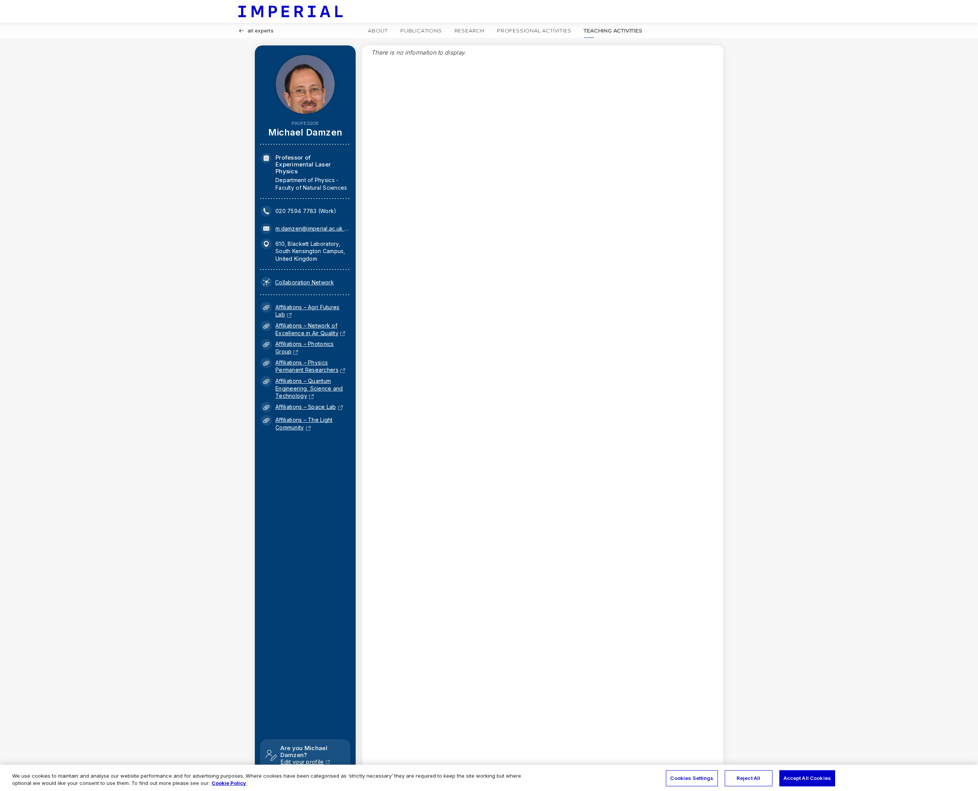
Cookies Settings (691, 778)
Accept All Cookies (807, 778)
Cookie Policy (229, 783)
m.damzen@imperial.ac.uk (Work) (312, 228)
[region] (489, 778)
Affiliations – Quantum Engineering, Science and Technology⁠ (309, 388)
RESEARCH (469, 30)
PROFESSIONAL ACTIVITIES (534, 30)
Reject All (748, 778)
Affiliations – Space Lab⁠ (305, 407)
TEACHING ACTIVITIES (613, 30)
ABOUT (378, 30)
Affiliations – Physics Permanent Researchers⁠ (306, 366)
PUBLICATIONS (421, 30)
